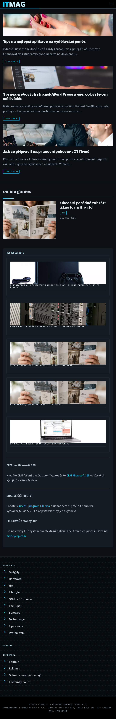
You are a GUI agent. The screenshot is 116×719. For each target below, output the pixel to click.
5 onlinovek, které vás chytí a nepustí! (36, 405)
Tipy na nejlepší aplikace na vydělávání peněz (44, 41)
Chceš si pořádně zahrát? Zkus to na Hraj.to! (83, 205)
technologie (11, 61)
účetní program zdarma (34, 506)
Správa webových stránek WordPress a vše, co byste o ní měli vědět (55, 96)
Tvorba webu (11, 119)
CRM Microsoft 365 (78, 475)
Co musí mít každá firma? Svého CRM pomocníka (40, 444)
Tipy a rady (11, 172)
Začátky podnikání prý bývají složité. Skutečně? (42, 365)
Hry (63, 213)
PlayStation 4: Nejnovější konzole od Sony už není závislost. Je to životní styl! (54, 286)
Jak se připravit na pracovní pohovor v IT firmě (46, 151)
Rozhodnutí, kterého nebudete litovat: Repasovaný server (47, 326)
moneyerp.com (16, 536)
